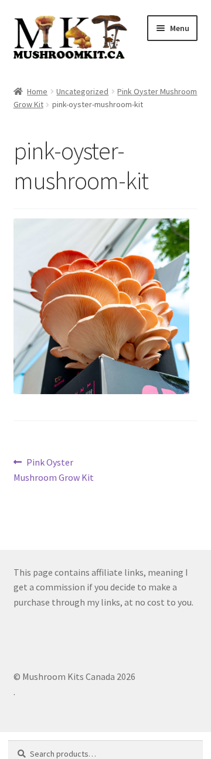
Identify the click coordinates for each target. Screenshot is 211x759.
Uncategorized (82, 91)
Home (37, 91)
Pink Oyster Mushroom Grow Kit (53, 469)
